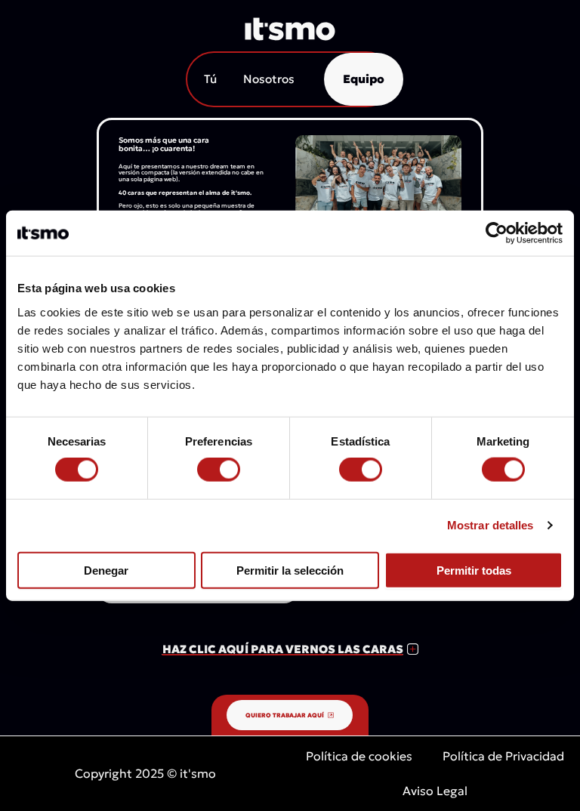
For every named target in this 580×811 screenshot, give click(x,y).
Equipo (363, 79)
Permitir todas (474, 569)
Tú (210, 79)
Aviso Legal (435, 790)
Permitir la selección (290, 569)
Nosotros (269, 79)
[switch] (218, 470)
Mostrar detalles (490, 525)
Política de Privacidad (503, 755)
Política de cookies (359, 755)
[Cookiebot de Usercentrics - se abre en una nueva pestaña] (496, 233)
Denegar (106, 569)
